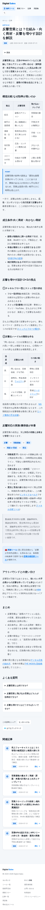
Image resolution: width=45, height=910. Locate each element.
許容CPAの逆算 (15, 258)
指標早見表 (6, 888)
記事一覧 (5, 897)
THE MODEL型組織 (33, 663)
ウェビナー (19, 381)
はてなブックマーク (12, 728)
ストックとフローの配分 (28, 329)
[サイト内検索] (4, 12)
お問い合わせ (29, 888)
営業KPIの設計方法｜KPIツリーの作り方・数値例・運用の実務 (26, 834)
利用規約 (27, 893)
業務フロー (21, 8)
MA (40, 404)
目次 (8, 52)
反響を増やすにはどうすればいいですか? (22, 707)
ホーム (4, 20)
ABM (38, 589)
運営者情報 (28, 884)
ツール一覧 (6, 884)
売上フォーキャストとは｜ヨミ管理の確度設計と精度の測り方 (26, 749)
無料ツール (10, 8)
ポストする (25, 722)
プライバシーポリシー (32, 897)
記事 (29, 8)
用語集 (36, 8)
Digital (8, 3)
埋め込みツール (8, 904)
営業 (5, 43)
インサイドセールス (29, 494)
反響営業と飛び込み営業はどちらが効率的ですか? (22, 695)
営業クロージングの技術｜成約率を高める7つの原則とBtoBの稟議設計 (26, 804)
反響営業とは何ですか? (17, 685)
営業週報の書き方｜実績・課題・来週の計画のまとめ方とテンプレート (26, 778)
